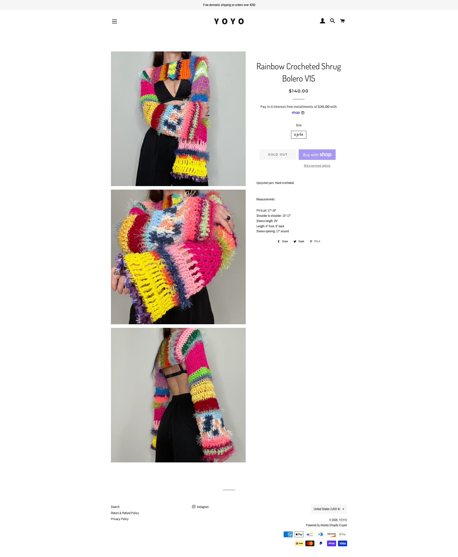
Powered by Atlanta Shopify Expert (326, 525)
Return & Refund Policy (125, 513)
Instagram (202, 507)
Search (115, 507)
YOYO (343, 520)
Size (299, 125)
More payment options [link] (317, 165)
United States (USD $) (327, 509)
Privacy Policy (120, 519)
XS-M (298, 135)
